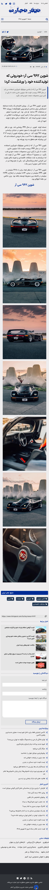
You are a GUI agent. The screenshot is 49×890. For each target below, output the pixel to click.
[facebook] (5, 32)
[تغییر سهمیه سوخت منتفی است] (41, 665)
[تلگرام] (10, 3)
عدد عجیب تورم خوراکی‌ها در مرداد (33, 802)
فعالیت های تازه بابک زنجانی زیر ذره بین (31, 778)
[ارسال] (32, 66)
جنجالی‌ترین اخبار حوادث (26, 847)
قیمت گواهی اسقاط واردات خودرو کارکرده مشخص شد (19, 629)
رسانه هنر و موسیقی (8, 847)
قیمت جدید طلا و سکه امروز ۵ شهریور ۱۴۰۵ (31, 829)
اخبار (26, 3)
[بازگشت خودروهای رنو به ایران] (41, 647)
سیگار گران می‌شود (39, 748)
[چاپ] (30, 66)
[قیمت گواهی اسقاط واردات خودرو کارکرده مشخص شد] (41, 630)
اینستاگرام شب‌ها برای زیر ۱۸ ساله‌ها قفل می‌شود (29, 766)
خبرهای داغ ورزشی (34, 842)
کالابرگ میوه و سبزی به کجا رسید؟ (33, 806)
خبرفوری (46, 842)
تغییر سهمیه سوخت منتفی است (24, 663)
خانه (31, 3)
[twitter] (7, 32)
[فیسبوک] (18, 878)
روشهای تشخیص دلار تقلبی (36, 797)
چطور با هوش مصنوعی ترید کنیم (37, 856)
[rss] (2, 3)
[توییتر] (6, 3)
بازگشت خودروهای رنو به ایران (25, 645)
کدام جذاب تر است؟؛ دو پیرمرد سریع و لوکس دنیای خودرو (19, 655)
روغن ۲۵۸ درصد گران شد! (36, 793)
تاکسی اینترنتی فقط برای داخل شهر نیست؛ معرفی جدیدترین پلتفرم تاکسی (25, 734)
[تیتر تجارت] (24, 11)
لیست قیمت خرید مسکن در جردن (34, 762)
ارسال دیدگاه (36, 722)
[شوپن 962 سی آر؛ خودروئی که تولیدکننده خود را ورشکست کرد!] (24, 49)
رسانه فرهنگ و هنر (32, 852)
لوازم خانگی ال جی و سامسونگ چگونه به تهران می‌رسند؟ (26, 739)
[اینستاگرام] (14, 3)
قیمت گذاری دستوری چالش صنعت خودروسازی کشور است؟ (20, 637)
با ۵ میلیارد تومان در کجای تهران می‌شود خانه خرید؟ (28, 815)
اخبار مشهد (45, 852)
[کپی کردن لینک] (45, 617)
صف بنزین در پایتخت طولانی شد (34, 757)
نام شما (44, 680)
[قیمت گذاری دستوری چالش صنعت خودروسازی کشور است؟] (41, 638)
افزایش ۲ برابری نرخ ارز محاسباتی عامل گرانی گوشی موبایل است (23, 788)
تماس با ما (44, 3)
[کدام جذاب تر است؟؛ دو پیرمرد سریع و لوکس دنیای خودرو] (41, 656)
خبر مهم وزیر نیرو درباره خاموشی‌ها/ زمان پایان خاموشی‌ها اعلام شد (24, 772)
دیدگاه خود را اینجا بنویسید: (37, 698)
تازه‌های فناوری (43, 847)
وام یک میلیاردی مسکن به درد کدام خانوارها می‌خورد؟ (27, 811)
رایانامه (44, 689)
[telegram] (3, 32)
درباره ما (36, 3)
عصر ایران (5, 592)
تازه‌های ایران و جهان (17, 842)
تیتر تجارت (15, 882)
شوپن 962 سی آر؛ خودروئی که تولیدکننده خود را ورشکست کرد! (26, 79)
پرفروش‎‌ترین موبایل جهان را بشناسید (33, 753)
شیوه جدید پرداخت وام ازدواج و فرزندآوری (31, 744)
